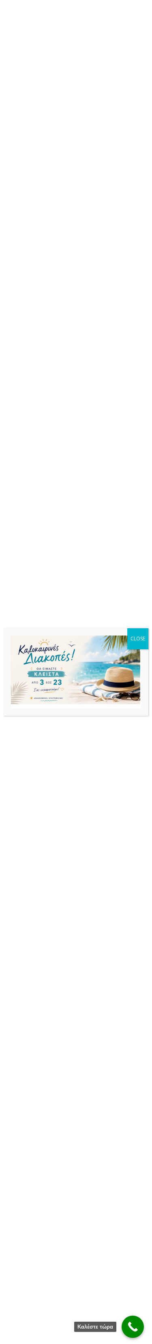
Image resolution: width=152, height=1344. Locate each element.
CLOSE (138, 638)
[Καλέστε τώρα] (133, 1327)
